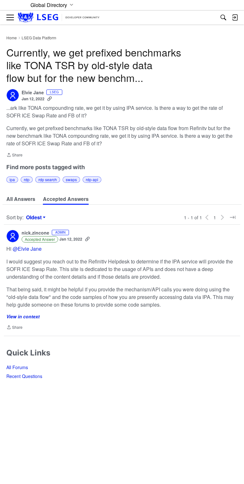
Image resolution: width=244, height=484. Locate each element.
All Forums (17, 367)
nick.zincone (35, 233)
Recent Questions (24, 376)
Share (14, 155)
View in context (23, 316)
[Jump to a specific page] (232, 217)
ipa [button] (12, 179)
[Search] (223, 17)
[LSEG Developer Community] (58, 17)
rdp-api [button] (92, 179)
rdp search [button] (47, 179)
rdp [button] (27, 179)
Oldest (34, 217)
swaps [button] (71, 179)
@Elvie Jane (27, 248)
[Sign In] (235, 17)
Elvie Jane (33, 93)
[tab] (21, 199)
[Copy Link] (49, 99)
